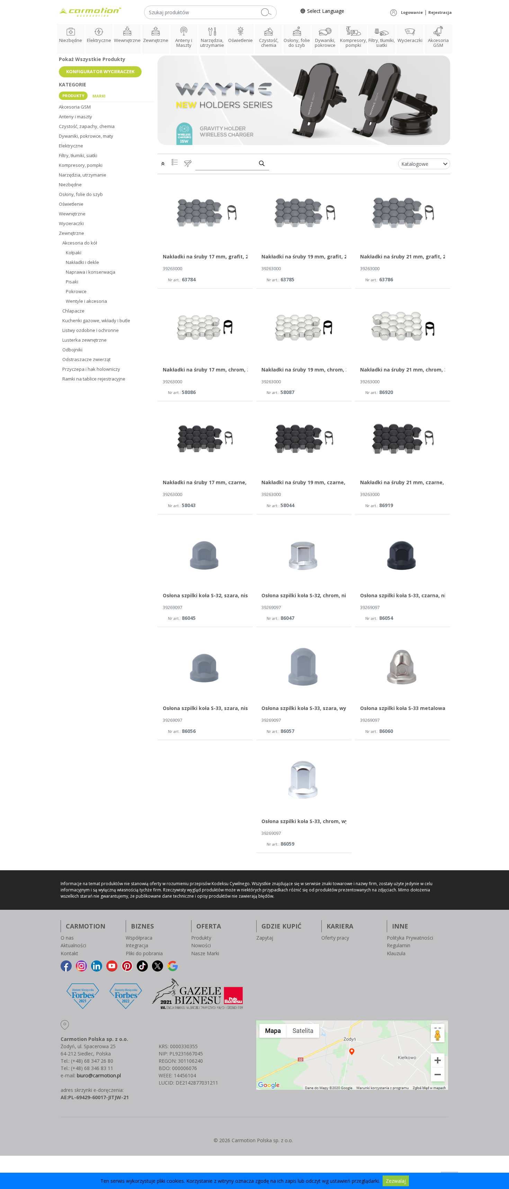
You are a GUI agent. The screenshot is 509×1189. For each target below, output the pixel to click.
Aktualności (73, 945)
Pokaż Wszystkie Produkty (92, 59)
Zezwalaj (396, 1181)
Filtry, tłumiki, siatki (381, 42)
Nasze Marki (205, 953)
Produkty (201, 937)
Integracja (137, 945)
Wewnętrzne (127, 40)
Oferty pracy (335, 937)
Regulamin (398, 945)
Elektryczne (99, 40)
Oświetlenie (240, 40)
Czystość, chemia (268, 42)
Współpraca (139, 937)
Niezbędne (70, 40)
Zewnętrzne (155, 40)
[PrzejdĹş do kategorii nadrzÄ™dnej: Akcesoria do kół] (163, 164)
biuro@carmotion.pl (99, 1075)
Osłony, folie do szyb (297, 42)
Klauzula (396, 953)
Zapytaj (264, 937)
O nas (67, 937)
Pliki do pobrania (144, 953)
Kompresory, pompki (353, 42)
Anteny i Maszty (183, 42)
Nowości (201, 945)
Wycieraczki (410, 40)
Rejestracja (440, 12)
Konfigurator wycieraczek (100, 71)
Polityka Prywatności (410, 937)
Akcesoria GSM (438, 42)
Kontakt (69, 953)
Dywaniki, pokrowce (325, 42)
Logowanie (412, 12)
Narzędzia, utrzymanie (212, 42)
